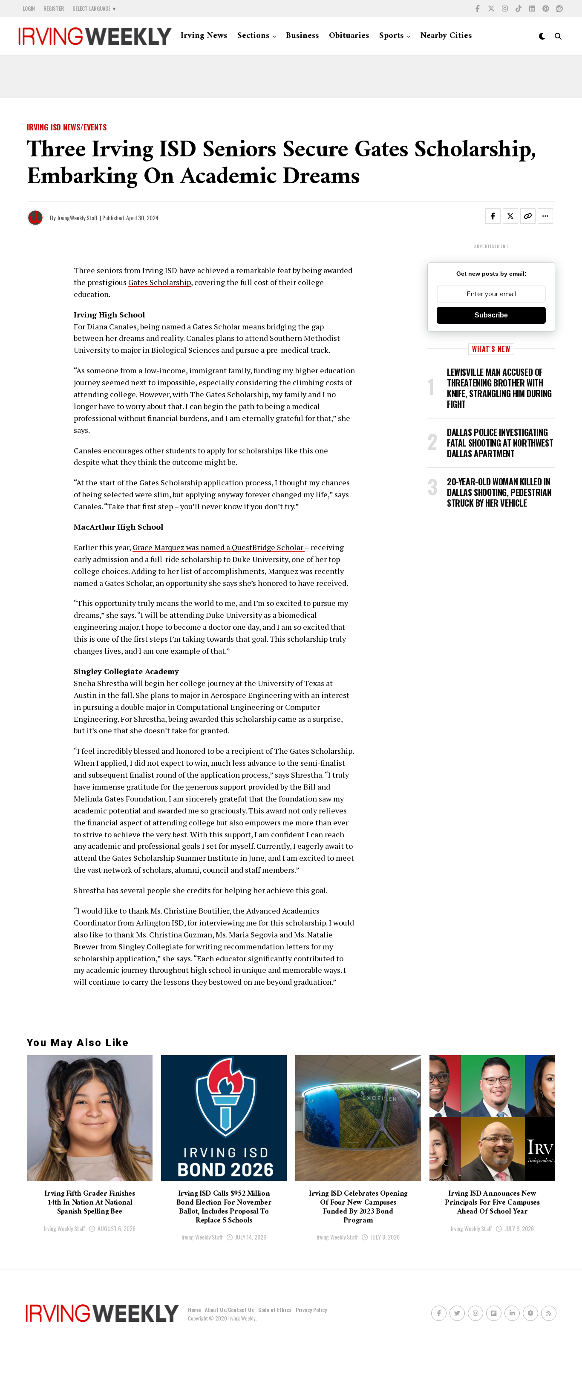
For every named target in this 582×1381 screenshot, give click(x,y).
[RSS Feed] (548, 1313)
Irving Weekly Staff (64, 1228)
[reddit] (559, 8)
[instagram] (505, 8)
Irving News (204, 36)
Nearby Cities (446, 36)
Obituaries (349, 36)
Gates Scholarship (159, 282)
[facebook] (477, 8)
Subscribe (491, 315)
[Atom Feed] (530, 1313)
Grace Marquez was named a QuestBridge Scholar (219, 547)
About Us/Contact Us (229, 1309)
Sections (253, 36)
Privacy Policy (311, 1309)
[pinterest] (546, 8)
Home (194, 1309)
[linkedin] (532, 8)
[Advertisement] (291, 77)
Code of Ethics (274, 1309)
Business (302, 36)
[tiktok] (518, 8)
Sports (391, 36)
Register (53, 8)
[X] (491, 8)
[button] (498, 217)
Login (29, 8)
